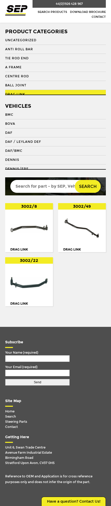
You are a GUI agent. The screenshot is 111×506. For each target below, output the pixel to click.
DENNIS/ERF (16, 169)
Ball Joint (15, 85)
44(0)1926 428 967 (69, 4)
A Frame (13, 67)
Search (88, 186)
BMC (9, 115)
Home (9, 411)
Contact (99, 17)
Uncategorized (20, 40)
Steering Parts (16, 422)
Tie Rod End (17, 58)
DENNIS (12, 160)
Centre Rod (17, 76)
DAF (8, 133)
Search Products (52, 12)
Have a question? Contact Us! (73, 501)
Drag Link (15, 94)
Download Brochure (88, 12)
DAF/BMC (13, 151)
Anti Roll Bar (19, 49)
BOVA (10, 124)
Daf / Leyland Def (23, 142)
